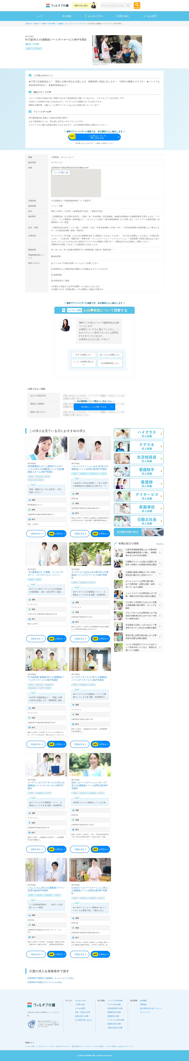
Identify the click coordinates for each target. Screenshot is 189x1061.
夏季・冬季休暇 (45, 688)
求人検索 (66, 16)
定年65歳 (39, 476)
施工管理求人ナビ (77, 1046)
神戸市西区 (37, 48)
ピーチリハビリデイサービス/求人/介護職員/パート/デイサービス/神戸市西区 (46, 785)
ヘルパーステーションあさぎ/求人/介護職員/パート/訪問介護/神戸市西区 (89, 467)
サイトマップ (145, 1012)
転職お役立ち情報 (81, 1016)
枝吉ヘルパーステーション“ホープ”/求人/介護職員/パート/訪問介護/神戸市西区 (89, 785)
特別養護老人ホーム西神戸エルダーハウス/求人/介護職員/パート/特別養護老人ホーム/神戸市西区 (46, 469)
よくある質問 (149, 16)
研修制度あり (94, 473)
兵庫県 (29, 48)
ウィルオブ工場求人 (97, 1046)
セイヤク (87, 1046)
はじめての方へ (96, 16)
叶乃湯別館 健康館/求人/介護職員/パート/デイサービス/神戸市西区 (46, 678)
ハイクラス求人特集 (115, 1001)
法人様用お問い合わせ (83, 1020)
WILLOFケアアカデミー (63, 1046)
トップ (39, 16)
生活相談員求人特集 (115, 1008)
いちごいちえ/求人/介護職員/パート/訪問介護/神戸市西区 (46, 889)
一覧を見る (159, 544)
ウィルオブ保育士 (110, 1046)
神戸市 (47, 476)
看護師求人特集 (113, 1016)
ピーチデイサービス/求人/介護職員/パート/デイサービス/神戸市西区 (89, 678)
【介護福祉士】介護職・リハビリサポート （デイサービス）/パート (45, 573)
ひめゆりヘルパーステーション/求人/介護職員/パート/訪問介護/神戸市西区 (89, 890)
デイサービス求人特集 (116, 1020)
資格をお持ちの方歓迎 (36, 480)
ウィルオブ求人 (30, 1046)
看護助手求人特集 (114, 1012)
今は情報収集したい (110, 363)
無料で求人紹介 (81, 5)
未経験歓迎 (83, 473)
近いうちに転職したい (110, 355)
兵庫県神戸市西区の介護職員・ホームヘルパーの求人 (50, 978)
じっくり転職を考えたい (83, 363)
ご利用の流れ (122, 16)
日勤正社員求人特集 (115, 1028)
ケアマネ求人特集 (114, 1004)
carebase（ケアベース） (125, 1046)
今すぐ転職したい (83, 355)
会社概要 (143, 1001)
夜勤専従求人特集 (114, 1024)
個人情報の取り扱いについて (151, 1008)
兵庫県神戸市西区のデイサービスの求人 (44, 982)
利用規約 (143, 1004)
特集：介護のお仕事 (82, 1012)
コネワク (51, 1046)
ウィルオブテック (41, 1046)
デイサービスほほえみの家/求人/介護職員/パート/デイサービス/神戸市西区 (89, 575)
